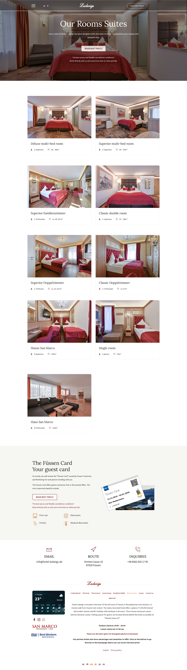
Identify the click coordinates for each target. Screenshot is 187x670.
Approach (112, 598)
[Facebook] (34, 619)
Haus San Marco (42, 422)
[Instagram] (39, 619)
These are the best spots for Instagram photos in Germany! (112, 634)
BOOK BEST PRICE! (137, 6)
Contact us (150, 593)
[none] (45, 5)
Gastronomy (106, 593)
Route (93, 556)
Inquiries (137, 556)
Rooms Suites (132, 593)
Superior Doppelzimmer (47, 283)
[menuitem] (45, 5)
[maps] (44, 619)
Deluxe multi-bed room (47, 144)
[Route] (93, 549)
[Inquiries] (137, 549)
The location (95, 593)
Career (141, 593)
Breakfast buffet (119, 593)
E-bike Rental (75, 593)
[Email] (49, 549)
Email (49, 556)
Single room (107, 348)
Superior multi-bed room (116, 144)
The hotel (85, 593)
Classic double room (113, 213)
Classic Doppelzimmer (114, 283)
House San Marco (43, 348)
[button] (33, 6)
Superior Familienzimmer (48, 213)
